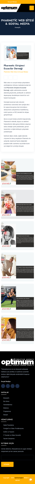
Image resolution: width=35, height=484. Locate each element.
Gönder (7, 464)
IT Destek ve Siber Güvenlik (12, 435)
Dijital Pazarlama (8, 425)
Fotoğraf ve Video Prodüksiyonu (13, 428)
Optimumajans (19, 478)
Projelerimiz (7, 411)
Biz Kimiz (6, 401)
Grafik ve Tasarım (8, 432)
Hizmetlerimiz (7, 405)
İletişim (5, 415)
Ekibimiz (6, 408)
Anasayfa (17, 27)
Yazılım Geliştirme (9, 438)
